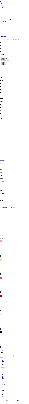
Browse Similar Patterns (3, 21)
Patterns (3, 360)
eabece (1, 116)
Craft (2, 374)
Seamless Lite (3, 389)
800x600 (4, 198)
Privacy (3, 396)
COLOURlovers (2, 4)
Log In (1, 0)
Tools (2, 8)
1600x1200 (12, 198)
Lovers (2, 370)
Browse (3, 5)
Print (2, 377)
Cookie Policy (3, 398)
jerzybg (2, 118)
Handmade (3, 382)
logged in (4, 181)
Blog (2, 371)
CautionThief (3, 36)
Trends (2, 7)
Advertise (3, 394)
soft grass (1, 74)
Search (1, 2)
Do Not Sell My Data (16, 400)
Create (1, 3)
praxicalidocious (7, 38)
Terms (2, 397)
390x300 (1, 198)
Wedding (3, 378)
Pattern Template (2, 38)
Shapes (3, 361)
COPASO (3, 391)
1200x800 (9, 198)
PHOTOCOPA (4, 390)
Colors (2, 359)
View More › (2, 238)
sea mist (1, 137)
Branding (3, 381)
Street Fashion (3, 384)
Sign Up (1, 1)
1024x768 (6, 198)
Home (2, 376)
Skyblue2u (2, 139)
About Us (3, 395)
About (1, 392)
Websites (3, 385)
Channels (2, 372)
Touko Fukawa (3, 160)
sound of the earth (3, 158)
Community (3, 6)
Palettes (3, 364)
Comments (1, 27)
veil (0, 95)
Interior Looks (3, 383)
